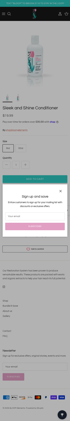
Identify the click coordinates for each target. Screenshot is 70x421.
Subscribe (35, 226)
